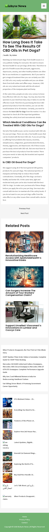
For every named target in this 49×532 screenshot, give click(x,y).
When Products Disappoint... (24, 496)
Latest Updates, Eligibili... (23, 442)
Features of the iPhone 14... (24, 421)
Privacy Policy (24, 519)
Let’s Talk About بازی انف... (24, 485)
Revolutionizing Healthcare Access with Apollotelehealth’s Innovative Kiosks (23, 258)
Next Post (24, 213)
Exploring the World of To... (24, 464)
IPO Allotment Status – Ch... (24, 399)
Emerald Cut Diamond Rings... (25, 453)
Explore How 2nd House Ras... (25, 431)
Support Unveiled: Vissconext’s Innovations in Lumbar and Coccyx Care (23, 328)
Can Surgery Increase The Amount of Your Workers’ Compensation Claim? (20, 293)
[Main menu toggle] (43, 6)
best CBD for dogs (19, 111)
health (6, 55)
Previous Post (24, 208)
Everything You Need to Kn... (24, 410)
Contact (25, 522)
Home (24, 517)
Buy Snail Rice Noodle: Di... (24, 475)
